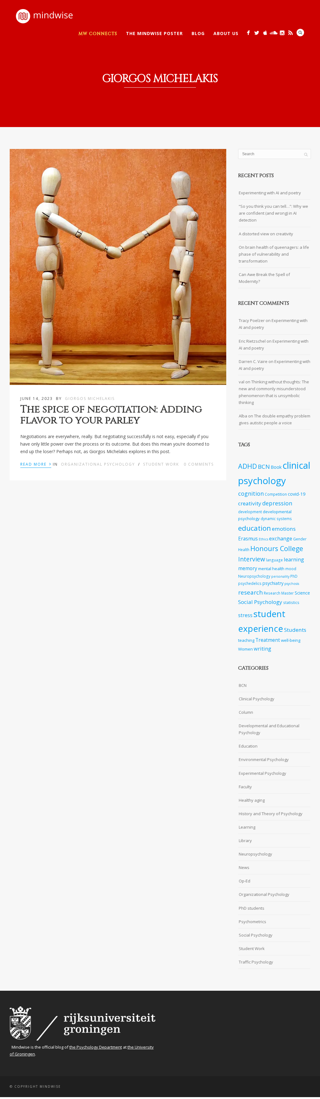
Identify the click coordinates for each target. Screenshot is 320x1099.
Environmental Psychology (264, 759)
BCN (264, 467)
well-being (290, 640)
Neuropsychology (254, 576)
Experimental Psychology (262, 773)
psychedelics (250, 583)
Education (248, 746)
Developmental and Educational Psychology (269, 729)
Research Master (279, 593)
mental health (271, 568)
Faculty (245, 787)
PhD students (251, 908)
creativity (249, 503)
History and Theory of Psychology (270, 813)
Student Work (161, 464)
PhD (294, 576)
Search (300, 32)
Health (243, 549)
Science (302, 593)
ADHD (247, 466)
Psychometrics (252, 921)
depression (277, 503)
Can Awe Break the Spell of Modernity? (264, 278)
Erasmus (248, 538)
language (274, 559)
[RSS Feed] (290, 33)
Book (276, 467)
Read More (35, 463)
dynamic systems (276, 518)
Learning (247, 827)
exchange (280, 538)
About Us (225, 33)
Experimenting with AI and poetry (270, 193)
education (254, 528)
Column (246, 712)
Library (245, 840)
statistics (291, 602)
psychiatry (272, 583)
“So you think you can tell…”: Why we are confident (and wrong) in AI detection (273, 213)
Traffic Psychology (256, 962)
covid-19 (296, 494)
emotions (284, 528)
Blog (198, 33)
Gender (300, 538)
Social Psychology (260, 602)
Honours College (276, 548)
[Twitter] (257, 33)
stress (245, 615)
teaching (246, 640)
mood (290, 568)
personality (280, 576)
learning (294, 559)
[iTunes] (265, 33)
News (244, 867)
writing (262, 648)
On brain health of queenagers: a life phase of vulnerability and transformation (274, 254)
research (250, 592)
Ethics (263, 539)
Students (295, 629)
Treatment (267, 640)
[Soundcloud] (274, 33)
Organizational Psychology (98, 464)
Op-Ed (244, 881)
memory (247, 568)
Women (245, 649)
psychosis (291, 583)
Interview (251, 559)
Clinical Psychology (256, 699)
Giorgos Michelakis (90, 398)
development (250, 511)
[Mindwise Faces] (282, 33)
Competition (276, 494)
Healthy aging (252, 800)
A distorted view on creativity (266, 234)
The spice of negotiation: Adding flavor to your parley (111, 415)
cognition (251, 493)
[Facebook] (248, 33)
